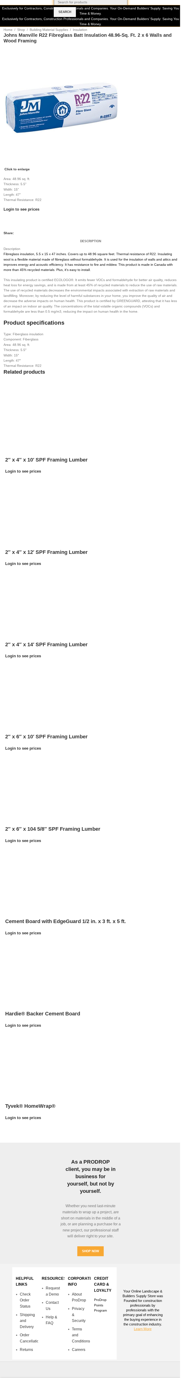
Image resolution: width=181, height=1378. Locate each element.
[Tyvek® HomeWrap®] (34, 1061)
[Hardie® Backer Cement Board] (34, 969)
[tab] (90, 241)
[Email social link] (28, 233)
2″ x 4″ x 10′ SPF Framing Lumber (46, 460)
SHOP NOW (90, 1251)
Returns (26, 1350)
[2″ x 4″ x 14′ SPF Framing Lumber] (34, 599)
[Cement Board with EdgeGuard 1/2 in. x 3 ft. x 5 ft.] (34, 876)
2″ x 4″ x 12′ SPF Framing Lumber (46, 552)
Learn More (143, 1329)
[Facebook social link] (17, 233)
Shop (21, 30)
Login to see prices (21, 209)
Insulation (80, 30)
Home (8, 30)
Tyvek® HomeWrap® (30, 1106)
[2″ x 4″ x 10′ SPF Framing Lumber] (34, 415)
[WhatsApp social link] (39, 233)
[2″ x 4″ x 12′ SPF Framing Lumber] (34, 507)
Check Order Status (25, 1300)
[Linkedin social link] (34, 233)
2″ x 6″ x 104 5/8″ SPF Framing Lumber (52, 829)
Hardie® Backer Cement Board (42, 1014)
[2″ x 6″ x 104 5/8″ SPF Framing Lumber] (34, 784)
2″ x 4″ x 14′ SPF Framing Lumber (46, 644)
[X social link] (22, 233)
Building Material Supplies (49, 30)
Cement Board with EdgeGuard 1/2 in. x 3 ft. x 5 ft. (65, 921)
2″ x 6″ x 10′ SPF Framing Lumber (46, 737)
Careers (78, 1350)
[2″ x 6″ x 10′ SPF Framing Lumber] (34, 692)
